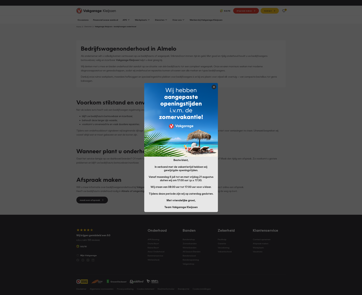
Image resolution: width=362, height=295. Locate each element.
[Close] (214, 87)
